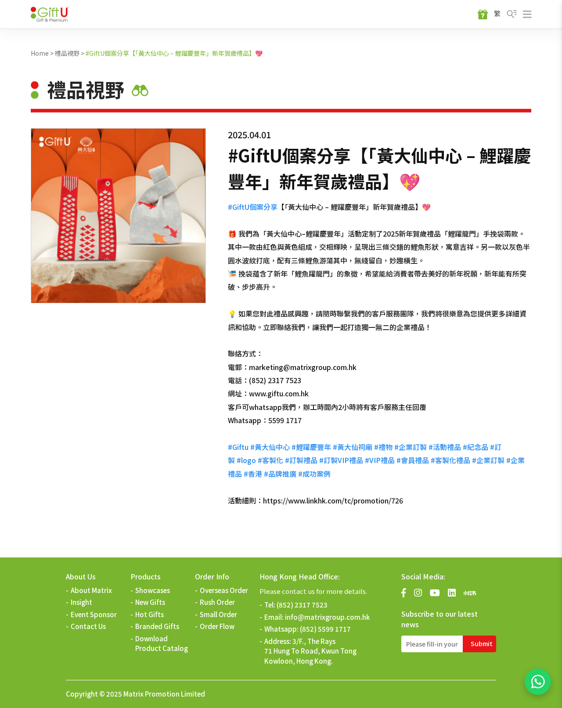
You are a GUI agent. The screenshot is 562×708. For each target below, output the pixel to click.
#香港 (253, 473)
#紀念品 (475, 447)
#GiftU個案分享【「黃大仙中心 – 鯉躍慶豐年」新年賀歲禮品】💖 (174, 53)
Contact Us (88, 626)
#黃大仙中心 (270, 447)
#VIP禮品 (380, 460)
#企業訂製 (410, 447)
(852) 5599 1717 (325, 628)
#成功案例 (314, 473)
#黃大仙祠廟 (352, 447)
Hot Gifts (149, 614)
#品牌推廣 (280, 473)
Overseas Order (224, 590)
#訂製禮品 (301, 460)
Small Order (218, 614)
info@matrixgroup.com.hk (327, 617)
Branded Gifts (157, 626)
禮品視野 (67, 53)
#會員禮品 (412, 460)
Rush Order (217, 602)
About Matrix (91, 590)
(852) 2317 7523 (302, 604)
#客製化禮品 (450, 460)
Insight (81, 602)
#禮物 (383, 447)
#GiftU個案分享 (252, 206)
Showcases (152, 590)
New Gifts (150, 602)
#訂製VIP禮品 (341, 460)
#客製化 (270, 460)
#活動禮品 (445, 447)
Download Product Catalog (161, 643)
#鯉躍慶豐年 (311, 447)
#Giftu (238, 447)
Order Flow (217, 626)
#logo (246, 460)
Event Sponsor (94, 614)
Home (40, 53)
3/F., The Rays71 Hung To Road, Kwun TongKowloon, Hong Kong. (310, 650)
